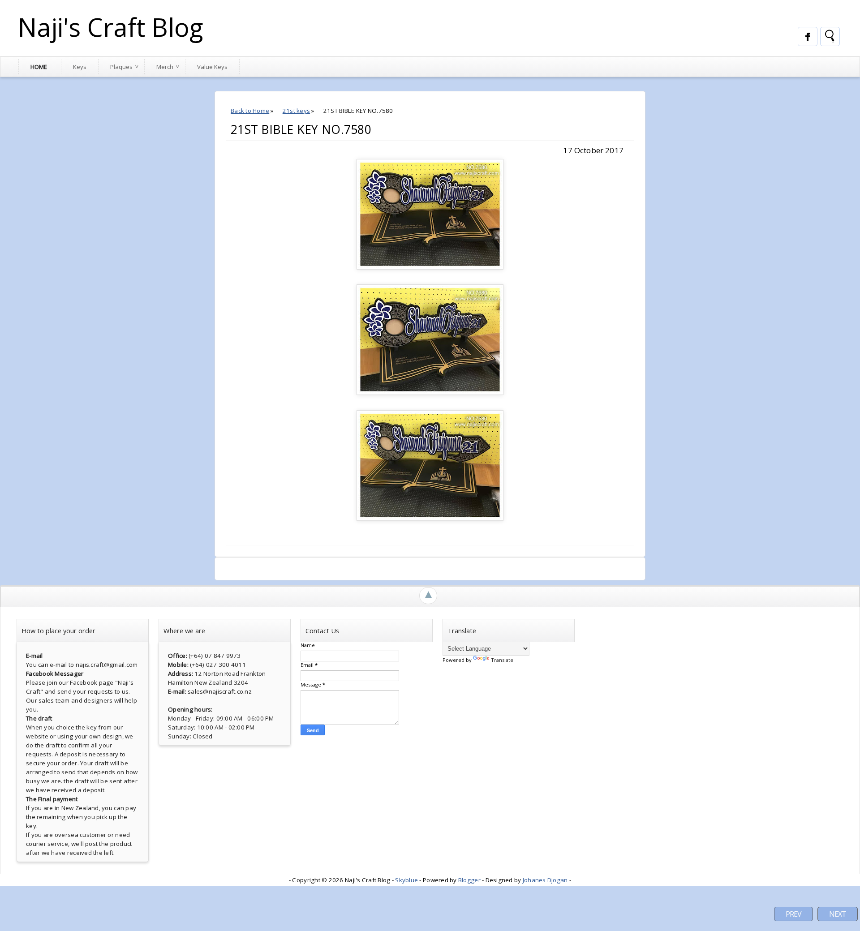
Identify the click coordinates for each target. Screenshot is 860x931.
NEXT (837, 914)
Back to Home (250, 111)
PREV (793, 914)
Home (38, 67)
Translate (502, 659)
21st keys (296, 111)
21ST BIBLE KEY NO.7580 (301, 129)
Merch (164, 67)
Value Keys (212, 67)
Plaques (121, 67)
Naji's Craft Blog (110, 27)
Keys (79, 67)
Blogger (469, 880)
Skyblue (406, 880)
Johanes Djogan (545, 880)
